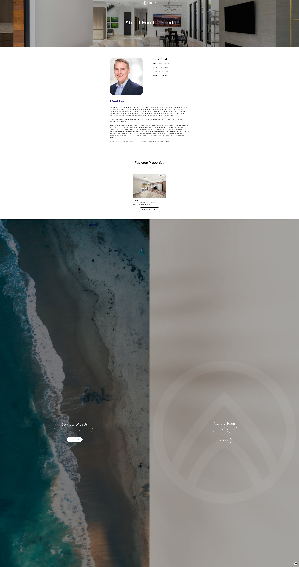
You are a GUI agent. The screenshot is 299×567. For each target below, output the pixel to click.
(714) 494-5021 (164, 67)
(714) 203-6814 (164, 71)
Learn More (224, 440)
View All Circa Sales (149, 209)
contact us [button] (75, 439)
